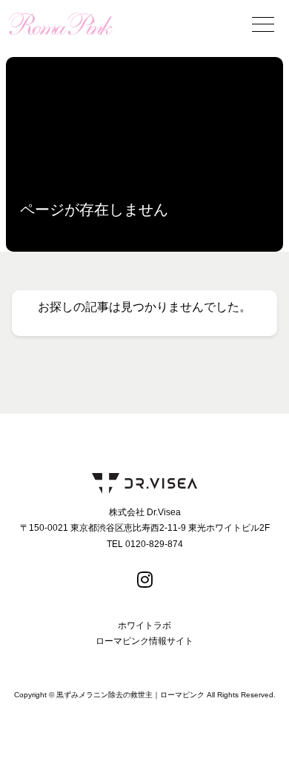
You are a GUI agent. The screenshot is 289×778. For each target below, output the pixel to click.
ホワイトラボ (144, 625)
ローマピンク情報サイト (144, 641)
